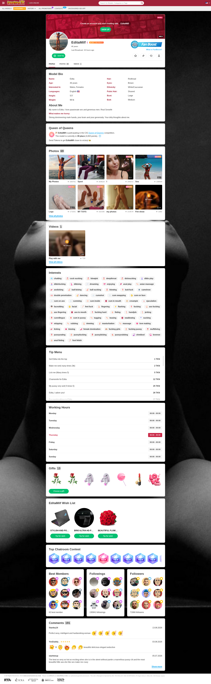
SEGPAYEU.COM (62, 676)
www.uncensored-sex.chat (32, 676)
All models (6, 8)
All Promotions (45, 8)
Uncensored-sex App (76, 8)
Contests (59, 8)
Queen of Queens (96, 133)
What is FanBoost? (154, 50)
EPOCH (51, 676)
